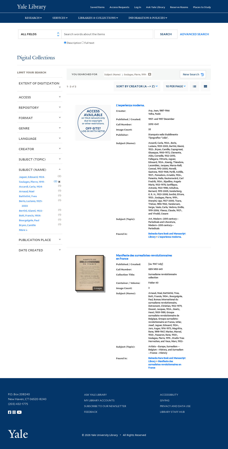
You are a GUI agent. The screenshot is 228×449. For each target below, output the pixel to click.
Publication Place (35, 240)
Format (26, 118)
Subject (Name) (32, 169)
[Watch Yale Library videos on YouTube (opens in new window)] (19, 412)
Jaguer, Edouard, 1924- (32, 177)
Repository (29, 107)
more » (23, 230)
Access (25, 97)
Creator (26, 149)
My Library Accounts (99, 400)
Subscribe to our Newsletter (105, 406)
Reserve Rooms (179, 7)
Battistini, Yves (28, 196)
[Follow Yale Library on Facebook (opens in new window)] (9, 412)
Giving (164, 400)
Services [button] (58, 18)
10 (174, 86)
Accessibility (169, 394)
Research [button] (32, 18)
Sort (135, 86)
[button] (165, 34)
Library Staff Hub (172, 411)
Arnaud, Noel (26, 191)
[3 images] (89, 273)
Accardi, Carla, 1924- (31, 186)
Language (28, 138)
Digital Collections (36, 58)
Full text (89, 42)
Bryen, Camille (27, 225)
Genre (24, 128)
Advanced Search (194, 34)
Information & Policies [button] (147, 18)
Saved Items (97, 7)
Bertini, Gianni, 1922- (31, 210)
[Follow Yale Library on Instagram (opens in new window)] (14, 412)
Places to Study (202, 7)
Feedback (90, 411)
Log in (137, 7)
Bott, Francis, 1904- (30, 215)
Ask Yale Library (155, 7)
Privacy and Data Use (175, 406)
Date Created (31, 250)
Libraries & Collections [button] (97, 18)
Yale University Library (31, 6)
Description (74, 42)
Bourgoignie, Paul (29, 220)
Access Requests (119, 7)
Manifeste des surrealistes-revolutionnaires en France (144, 257)
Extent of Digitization (39, 83)
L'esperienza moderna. (130, 105)
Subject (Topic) (32, 159)
